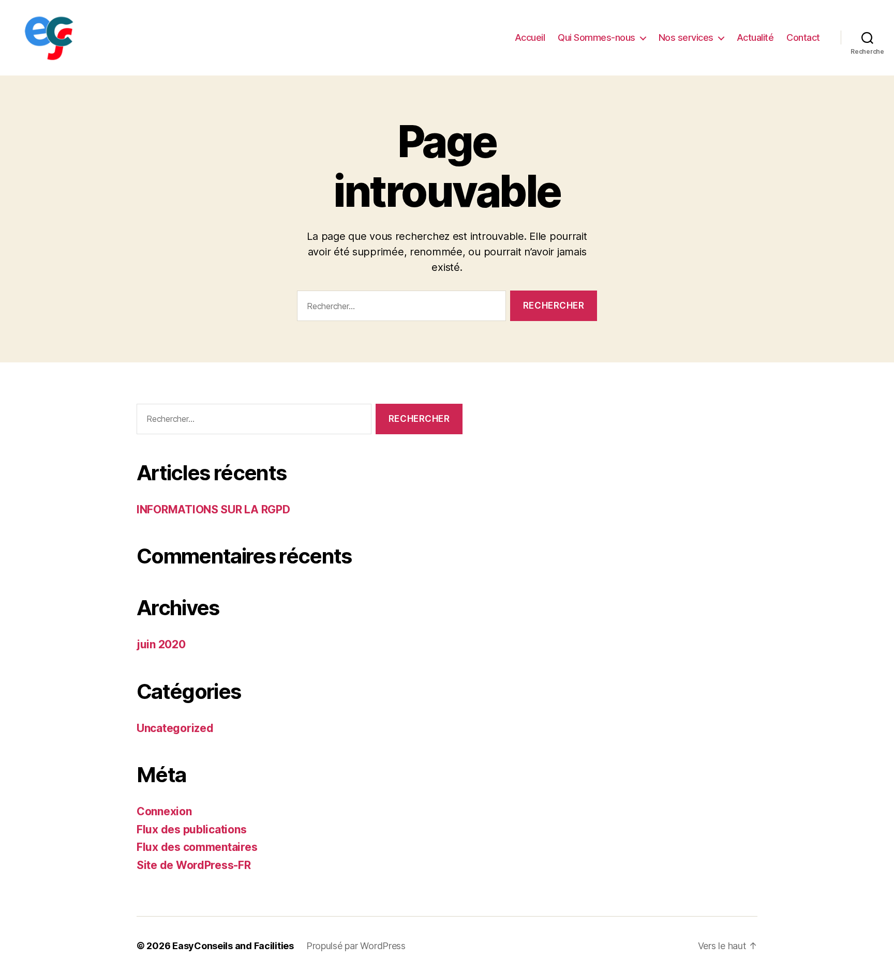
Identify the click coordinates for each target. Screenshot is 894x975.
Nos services (686, 37)
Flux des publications (191, 829)
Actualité (755, 37)
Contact (803, 37)
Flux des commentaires (197, 847)
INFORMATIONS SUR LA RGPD (213, 509)
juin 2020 (161, 644)
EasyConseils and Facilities (233, 945)
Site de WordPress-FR (194, 865)
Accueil (530, 37)
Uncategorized (175, 728)
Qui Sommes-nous (596, 37)
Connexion (164, 811)
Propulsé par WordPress (356, 945)
